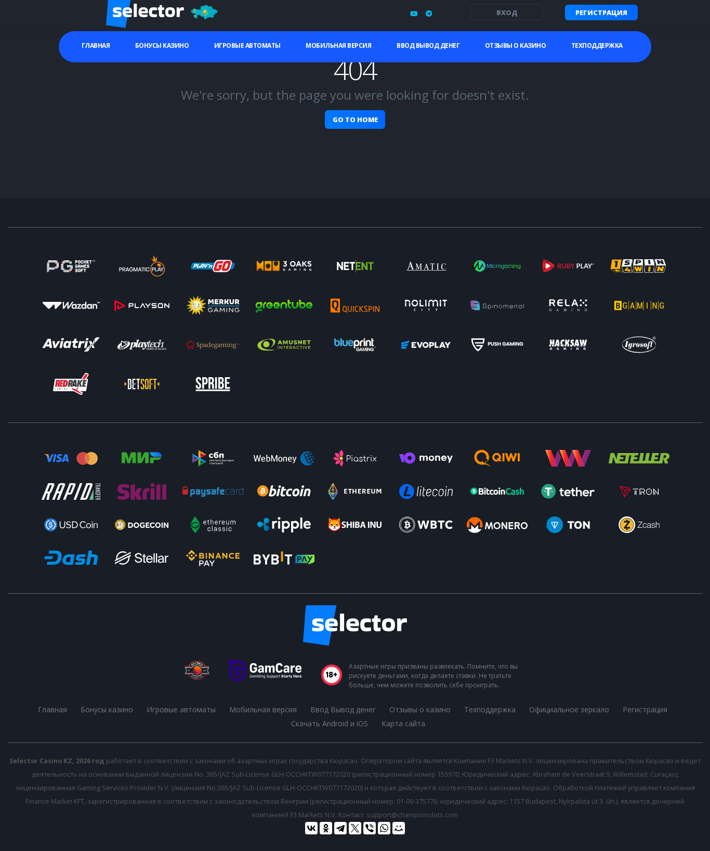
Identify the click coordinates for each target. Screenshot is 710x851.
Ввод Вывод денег (428, 45)
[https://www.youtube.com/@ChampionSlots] (413, 13)
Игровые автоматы (247, 45)
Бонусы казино (162, 45)
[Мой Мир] (398, 828)
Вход (507, 12)
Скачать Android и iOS (329, 723)
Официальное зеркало (569, 709)
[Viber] (369, 828)
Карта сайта (403, 723)
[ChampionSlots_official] (429, 13)
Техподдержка (597, 45)
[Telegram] (340, 828)
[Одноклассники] (326, 828)
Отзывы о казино (515, 45)
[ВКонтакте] (311, 828)
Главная (96, 45)
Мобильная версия (338, 45)
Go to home (355, 119)
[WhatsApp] (384, 828)
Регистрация (601, 12)
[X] (355, 828)
